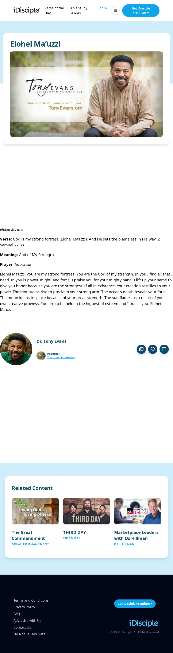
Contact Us (22, 627)
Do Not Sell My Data (29, 634)
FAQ (17, 613)
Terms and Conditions (31, 600)
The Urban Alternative (61, 357)
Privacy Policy (24, 607)
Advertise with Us (27, 620)
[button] (115, 10)
